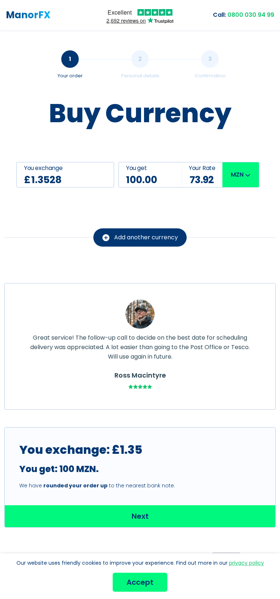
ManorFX (28, 15)
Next (140, 516)
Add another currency (146, 237)
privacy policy (246, 563)
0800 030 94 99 (243, 15)
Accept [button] (140, 582)
